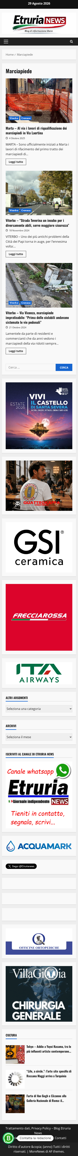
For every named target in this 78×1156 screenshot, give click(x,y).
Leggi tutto (17, 162)
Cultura (11, 1035)
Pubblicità (45, 1138)
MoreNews (37, 1151)
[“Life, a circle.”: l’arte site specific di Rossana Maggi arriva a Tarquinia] (15, 1079)
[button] (6, 42)
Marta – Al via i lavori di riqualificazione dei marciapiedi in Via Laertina (39, 100)
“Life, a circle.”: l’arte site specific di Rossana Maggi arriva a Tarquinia (49, 1073)
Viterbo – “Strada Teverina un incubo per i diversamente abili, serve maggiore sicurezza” (39, 193)
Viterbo (14, 118)
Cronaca (26, 118)
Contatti (60, 1138)
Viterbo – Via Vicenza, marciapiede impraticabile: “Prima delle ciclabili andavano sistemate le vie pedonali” (39, 285)
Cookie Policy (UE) (22, 1138)
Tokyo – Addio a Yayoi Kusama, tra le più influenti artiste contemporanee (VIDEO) (49, 1049)
